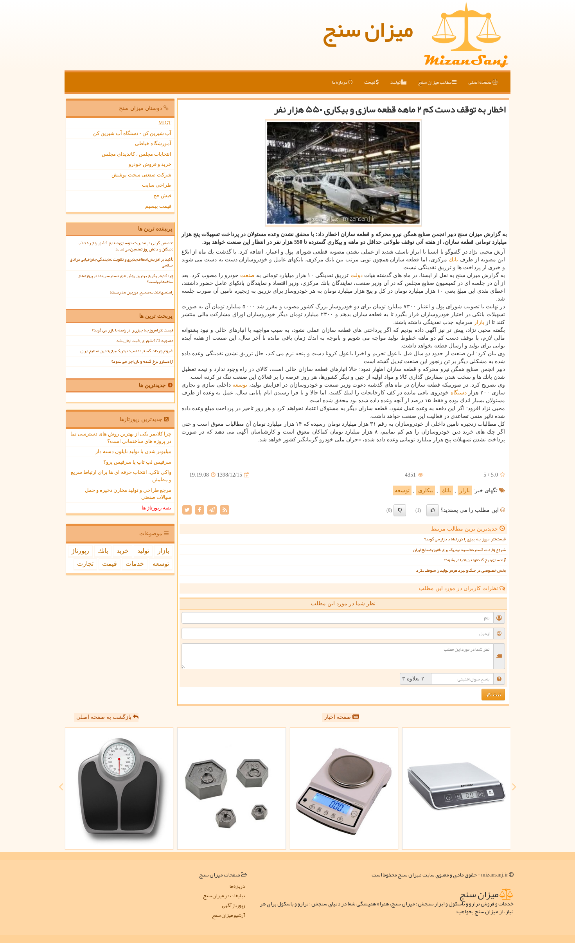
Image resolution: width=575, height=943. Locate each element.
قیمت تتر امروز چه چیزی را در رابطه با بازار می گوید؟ (465, 539)
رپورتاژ (80, 550)
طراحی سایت (156, 185)
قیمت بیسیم (158, 206)
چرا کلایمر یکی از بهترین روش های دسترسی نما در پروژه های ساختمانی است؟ (125, 279)
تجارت (85, 563)
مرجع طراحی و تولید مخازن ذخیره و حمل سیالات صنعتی (128, 493)
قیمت (370, 82)
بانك (453, 260)
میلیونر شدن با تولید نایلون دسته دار (133, 451)
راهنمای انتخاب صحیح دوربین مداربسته (141, 292)
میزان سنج (367, 29)
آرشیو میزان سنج (228, 915)
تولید (395, 82)
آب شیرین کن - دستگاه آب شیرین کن (132, 133)
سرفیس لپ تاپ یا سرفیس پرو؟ (137, 462)
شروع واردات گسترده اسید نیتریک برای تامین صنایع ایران (459, 549)
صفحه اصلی (480, 82)
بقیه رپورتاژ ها (156, 508)
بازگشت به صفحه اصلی (104, 717)
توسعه (239, 385)
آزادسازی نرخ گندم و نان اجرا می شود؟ (475, 560)
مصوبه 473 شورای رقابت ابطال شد (144, 341)
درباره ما (340, 82)
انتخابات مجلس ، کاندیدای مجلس (136, 154)
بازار (479, 322)
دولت (356, 275)
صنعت (247, 275)
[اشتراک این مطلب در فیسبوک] (199, 510)
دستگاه (459, 393)
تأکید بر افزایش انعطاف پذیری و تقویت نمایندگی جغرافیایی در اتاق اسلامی (121, 262)
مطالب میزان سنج (435, 82)
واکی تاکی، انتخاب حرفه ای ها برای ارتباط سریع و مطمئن (121, 475)
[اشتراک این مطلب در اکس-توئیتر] (186, 510)
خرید (123, 550)
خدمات (135, 563)
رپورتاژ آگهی (233, 905)
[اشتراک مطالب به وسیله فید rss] (224, 510)
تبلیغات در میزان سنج (224, 895)
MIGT (164, 123)
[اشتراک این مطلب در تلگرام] (212, 510)
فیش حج (162, 195)
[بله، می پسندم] (432, 510)
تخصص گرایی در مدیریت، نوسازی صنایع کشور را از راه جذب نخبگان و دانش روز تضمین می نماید (125, 246)
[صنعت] (231, 788)
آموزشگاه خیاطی (153, 143)
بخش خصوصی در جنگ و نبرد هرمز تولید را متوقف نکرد (461, 570)
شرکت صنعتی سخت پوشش (141, 175)
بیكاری (425, 490)
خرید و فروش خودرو (150, 164)
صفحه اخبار (338, 717)
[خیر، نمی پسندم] (400, 510)
